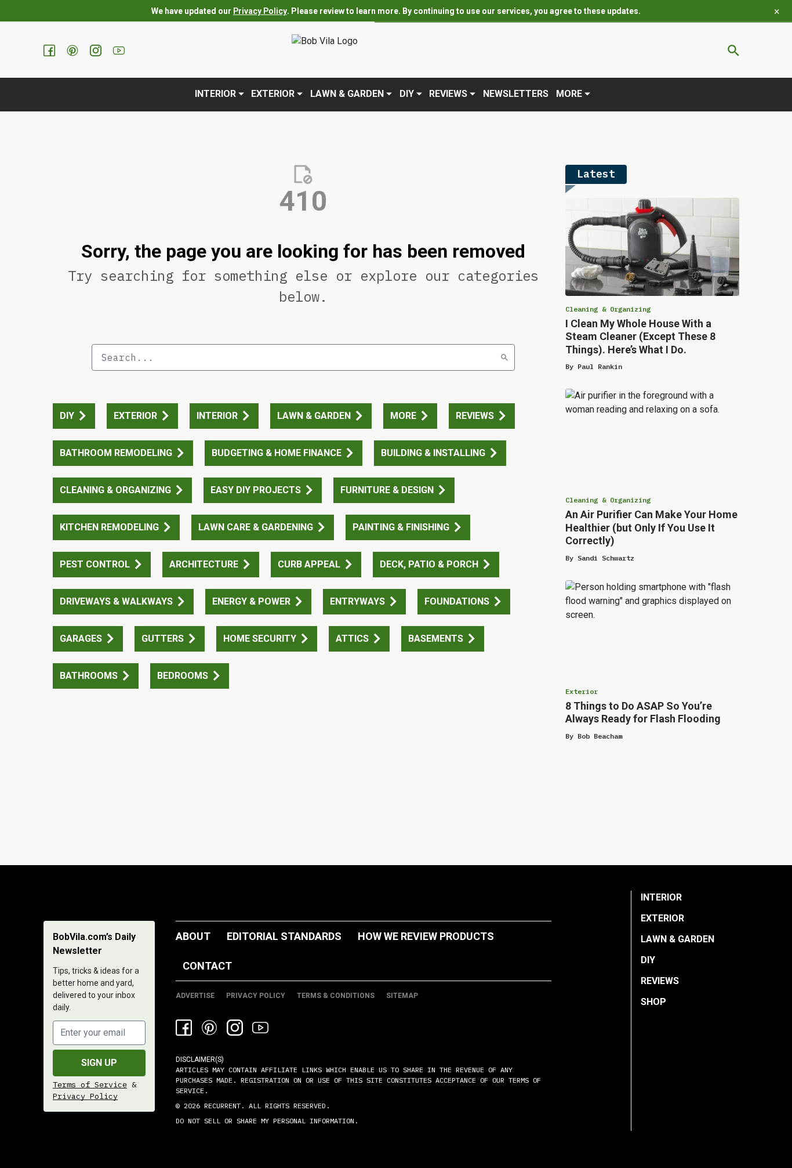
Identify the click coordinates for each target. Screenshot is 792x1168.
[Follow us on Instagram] (97, 50)
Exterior (273, 93)
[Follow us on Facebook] (50, 50)
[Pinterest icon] (209, 1027)
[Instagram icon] (235, 1027)
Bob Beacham (599, 736)
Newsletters (515, 93)
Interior (215, 93)
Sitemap (402, 996)
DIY (406, 93)
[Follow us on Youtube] (120, 50)
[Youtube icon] (260, 1027)
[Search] (504, 357)
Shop (653, 1001)
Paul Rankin (599, 366)
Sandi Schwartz (605, 558)
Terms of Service (90, 1084)
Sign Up (99, 1062)
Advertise (195, 996)
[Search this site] (733, 50)
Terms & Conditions (336, 996)
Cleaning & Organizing (608, 309)
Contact (207, 966)
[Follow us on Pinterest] (74, 50)
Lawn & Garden (347, 93)
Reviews (448, 93)
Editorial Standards (284, 936)
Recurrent (220, 1105)
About (193, 936)
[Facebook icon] (184, 1027)
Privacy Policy (260, 11)
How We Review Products (426, 936)
